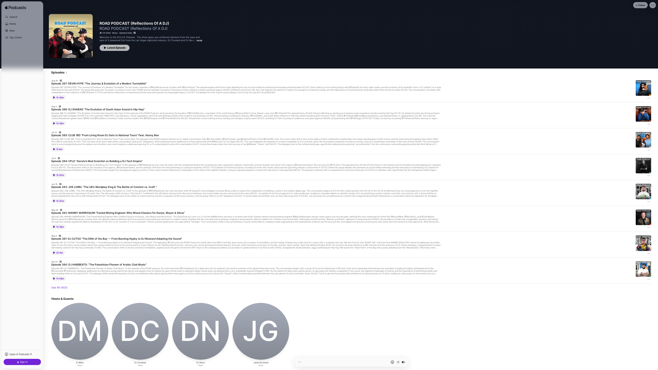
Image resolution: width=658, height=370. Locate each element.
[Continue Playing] (398, 362)
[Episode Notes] (392, 362)
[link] (59, 72)
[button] (22, 17)
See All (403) (59, 287)
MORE (199, 40)
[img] (15, 7)
